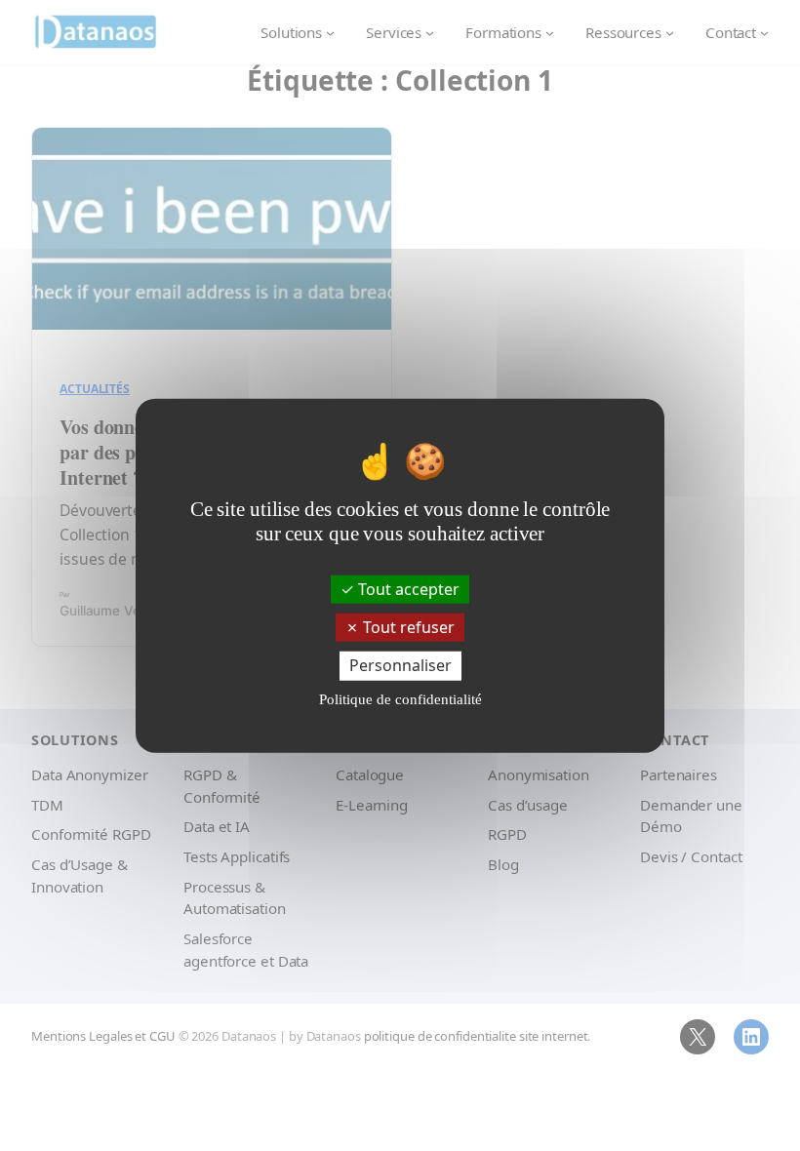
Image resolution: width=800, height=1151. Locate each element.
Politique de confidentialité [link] (400, 698)
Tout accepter (407, 589)
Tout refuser (407, 627)
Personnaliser (400, 665)
